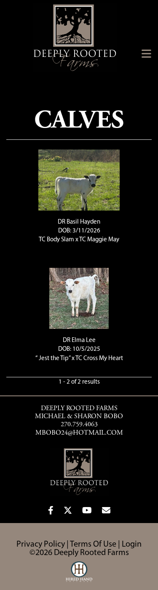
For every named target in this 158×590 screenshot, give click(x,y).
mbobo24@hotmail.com (79, 433)
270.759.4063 (79, 424)
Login (132, 544)
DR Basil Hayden (79, 222)
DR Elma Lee (79, 340)
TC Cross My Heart (99, 358)
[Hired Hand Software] (79, 575)
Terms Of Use (93, 544)
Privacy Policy (40, 544)
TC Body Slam (57, 240)
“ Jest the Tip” (52, 358)
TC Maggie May (99, 240)
